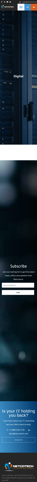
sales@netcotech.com (29, 2)
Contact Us (18, 440)
